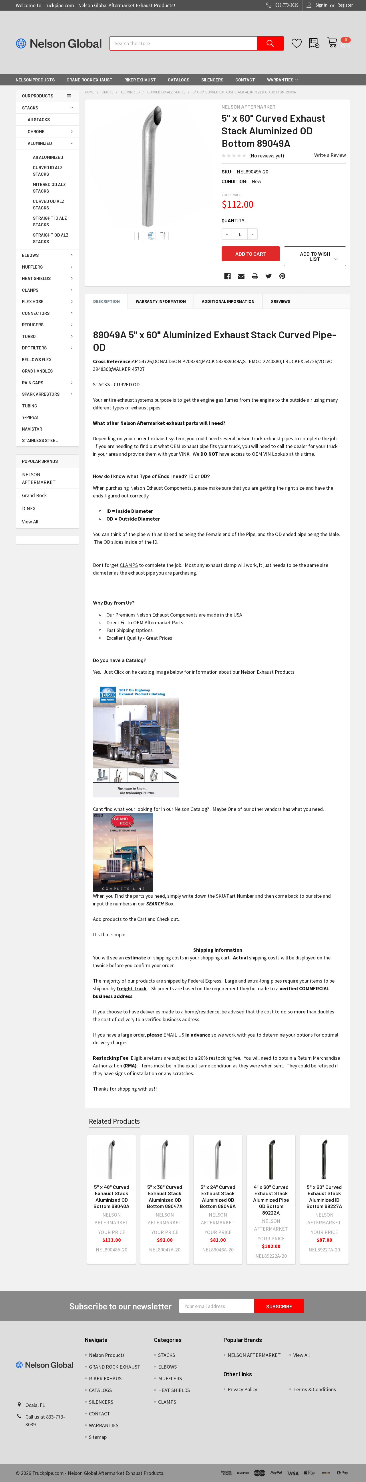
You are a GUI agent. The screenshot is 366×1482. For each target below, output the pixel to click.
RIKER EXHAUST (140, 79)
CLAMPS (30, 290)
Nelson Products (35, 79)
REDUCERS (32, 324)
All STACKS (39, 119)
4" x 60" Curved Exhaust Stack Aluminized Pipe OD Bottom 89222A (271, 1200)
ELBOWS (30, 255)
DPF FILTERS (34, 347)
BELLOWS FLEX (36, 359)
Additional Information (228, 301)
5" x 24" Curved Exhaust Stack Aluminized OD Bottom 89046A (218, 1196)
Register (345, 5)
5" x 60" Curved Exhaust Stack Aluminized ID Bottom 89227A (324, 1196)
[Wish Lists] (300, 43)
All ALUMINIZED (48, 157)
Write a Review (330, 155)
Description (106, 301)
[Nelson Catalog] (136, 740)
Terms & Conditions (314, 1389)
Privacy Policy (242, 1389)
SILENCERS (212, 79)
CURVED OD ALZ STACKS (48, 204)
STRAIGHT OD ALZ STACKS (51, 238)
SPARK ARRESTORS (40, 394)
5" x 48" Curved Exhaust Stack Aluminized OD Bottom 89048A (112, 1196)
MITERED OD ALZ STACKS (49, 187)
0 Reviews (280, 301)
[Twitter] (268, 276)
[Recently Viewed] (318, 43)
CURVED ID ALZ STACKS (48, 171)
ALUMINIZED (40, 143)
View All (30, 521)
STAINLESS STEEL (40, 440)
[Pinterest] (282, 276)
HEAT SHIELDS (36, 278)
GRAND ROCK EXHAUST (89, 79)
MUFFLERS (32, 266)
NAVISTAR (32, 428)
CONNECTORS (35, 313)
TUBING (29, 405)
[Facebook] (227, 276)
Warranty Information (161, 301)
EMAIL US (173, 1034)
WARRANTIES (280, 79)
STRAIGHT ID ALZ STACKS (50, 221)
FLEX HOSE (32, 301)
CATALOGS (178, 79)
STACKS (30, 107)
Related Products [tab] (114, 1121)
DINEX (28, 508)
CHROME (36, 131)
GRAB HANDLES (37, 370)
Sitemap (98, 1437)
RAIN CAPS (32, 382)
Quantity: (234, 220)
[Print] (255, 276)
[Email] (241, 276)
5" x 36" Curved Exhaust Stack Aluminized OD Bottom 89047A (165, 1196)
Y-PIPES (30, 417)
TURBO (29, 336)
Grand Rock (34, 495)
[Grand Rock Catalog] (123, 852)
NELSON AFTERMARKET (39, 478)
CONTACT (245, 79)
